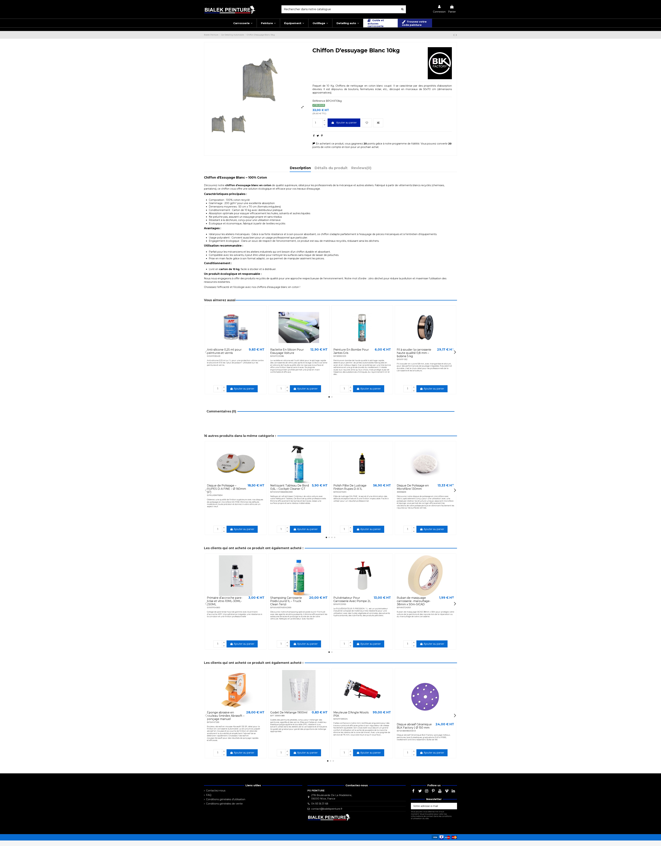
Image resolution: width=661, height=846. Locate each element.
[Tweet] (318, 135)
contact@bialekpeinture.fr (326, 808)
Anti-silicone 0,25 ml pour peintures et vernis (224, 351)
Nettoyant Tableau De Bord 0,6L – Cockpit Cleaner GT (289, 487)
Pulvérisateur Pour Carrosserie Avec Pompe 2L (352, 599)
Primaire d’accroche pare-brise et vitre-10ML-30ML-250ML (224, 601)
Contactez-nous (215, 790)
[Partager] (313, 135)
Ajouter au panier (346, 122)
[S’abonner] (453, 806)
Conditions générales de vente (224, 803)
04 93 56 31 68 (319, 803)
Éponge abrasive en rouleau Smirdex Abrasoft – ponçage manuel (225, 716)
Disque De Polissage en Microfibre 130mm (413, 487)
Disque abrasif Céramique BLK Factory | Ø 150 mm (414, 726)
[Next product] (456, 35)
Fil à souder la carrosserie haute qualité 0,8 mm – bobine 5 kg (414, 353)
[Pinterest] (322, 135)
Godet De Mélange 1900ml (288, 712)
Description (300, 168)
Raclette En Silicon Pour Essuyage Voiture (287, 351)
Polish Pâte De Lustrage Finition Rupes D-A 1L (349, 487)
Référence (318, 100)
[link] (439, 9)
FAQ (208, 795)
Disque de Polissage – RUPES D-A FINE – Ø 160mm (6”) (226, 489)
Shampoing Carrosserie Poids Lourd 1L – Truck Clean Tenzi (286, 601)
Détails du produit (331, 168)
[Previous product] (454, 35)
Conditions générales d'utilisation (225, 799)
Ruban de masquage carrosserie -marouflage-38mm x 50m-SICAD (414, 601)
